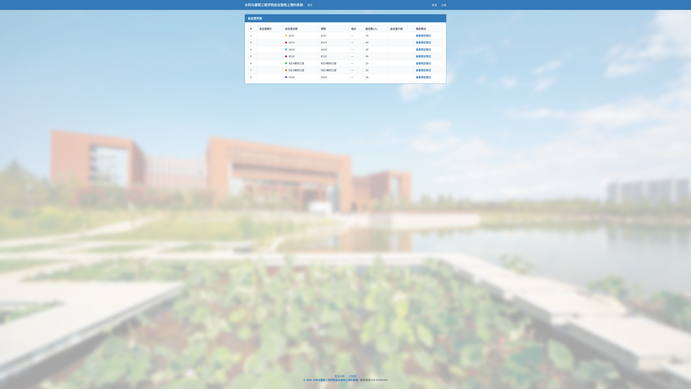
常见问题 (340, 376)
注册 (443, 5)
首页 (309, 5)
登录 (434, 5)
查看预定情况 (423, 35)
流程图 (352, 376)
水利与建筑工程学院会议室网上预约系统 (274, 5)
